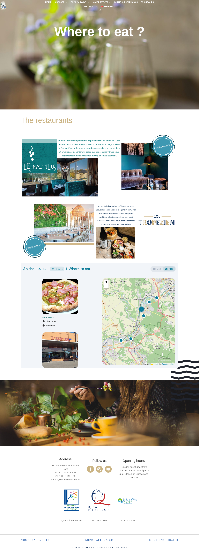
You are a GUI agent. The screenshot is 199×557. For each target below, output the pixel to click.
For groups (147, 2)
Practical (89, 7)
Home (48, 2)
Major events (100, 2)
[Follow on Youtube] (108, 469)
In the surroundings (126, 2)
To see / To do (78, 2)
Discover (59, 2)
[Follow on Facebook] (90, 469)
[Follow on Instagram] (99, 469)
